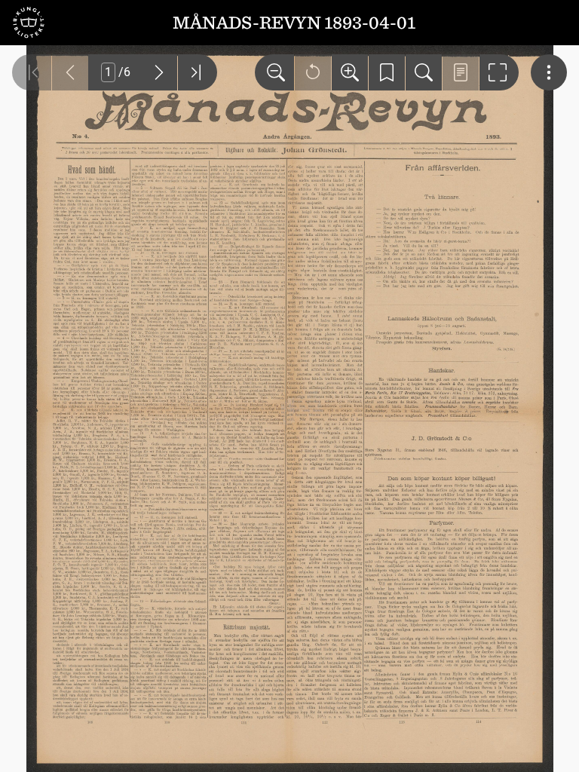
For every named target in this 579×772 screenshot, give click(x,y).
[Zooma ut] (274, 72)
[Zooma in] (350, 72)
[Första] (31, 72)
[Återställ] (313, 72)
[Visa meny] (549, 72)
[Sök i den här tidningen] (424, 72)
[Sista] (197, 72)
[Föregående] (70, 72)
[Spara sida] (387, 72)
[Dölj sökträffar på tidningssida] (461, 72)
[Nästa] (159, 72)
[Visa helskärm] (499, 72)
